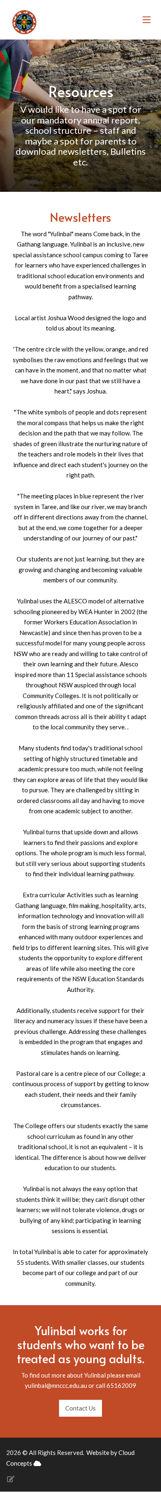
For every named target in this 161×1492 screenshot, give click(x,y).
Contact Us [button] (80, 1408)
